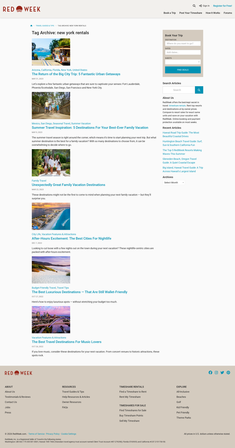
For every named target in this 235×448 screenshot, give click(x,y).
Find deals (182, 70)
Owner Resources (71, 402)
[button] (199, 90)
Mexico (36, 123)
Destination (170, 40)
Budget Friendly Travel (44, 287)
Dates (167, 48)
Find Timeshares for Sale (132, 410)
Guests (168, 58)
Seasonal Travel (61, 123)
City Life (36, 234)
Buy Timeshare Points (131, 415)
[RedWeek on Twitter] (222, 373)
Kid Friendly (183, 407)
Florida (56, 70)
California (46, 70)
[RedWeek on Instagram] (216, 373)
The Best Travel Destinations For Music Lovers (66, 342)
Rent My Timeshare (130, 396)
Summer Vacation (81, 123)
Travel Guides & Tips (45, 26)
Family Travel (39, 180)
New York (66, 70)
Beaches (181, 396)
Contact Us (11, 402)
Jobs (7, 407)
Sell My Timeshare (129, 420)
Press (8, 412)
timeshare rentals (177, 105)
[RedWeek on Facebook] (210, 373)
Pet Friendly (183, 412)
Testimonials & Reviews (17, 396)
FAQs (65, 407)
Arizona (36, 70)
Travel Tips (63, 287)
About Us (10, 391)
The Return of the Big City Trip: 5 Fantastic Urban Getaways (76, 74)
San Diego (46, 123)
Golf (179, 402)
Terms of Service (36, 434)
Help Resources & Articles (76, 396)
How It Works (213, 12)
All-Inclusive (183, 391)
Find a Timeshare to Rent (132, 391)
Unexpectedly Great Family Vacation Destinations (68, 185)
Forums (228, 12)
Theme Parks (184, 417)
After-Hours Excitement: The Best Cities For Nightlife (71, 238)
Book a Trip (170, 12)
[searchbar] (194, 5)
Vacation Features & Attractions (59, 234)
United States (79, 70)
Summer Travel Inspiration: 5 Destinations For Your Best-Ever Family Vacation (90, 128)
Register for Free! (222, 5)
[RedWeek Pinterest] (228, 373)
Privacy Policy (53, 434)
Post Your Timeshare (190, 12)
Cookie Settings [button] (68, 434)
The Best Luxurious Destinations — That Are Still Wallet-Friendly (79, 292)
